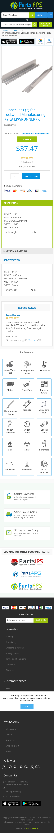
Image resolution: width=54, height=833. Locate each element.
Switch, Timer (27, 431)
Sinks (27, 449)
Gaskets (27, 409)
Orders (9, 734)
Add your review (27, 166)
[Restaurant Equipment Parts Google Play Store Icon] (27, 42)
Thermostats (44, 370)
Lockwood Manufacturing (35, 133)
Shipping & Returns (15, 250)
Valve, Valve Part (10, 371)
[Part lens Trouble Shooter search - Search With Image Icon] (49, 42)
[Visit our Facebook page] (4, 767)
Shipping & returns (15, 647)
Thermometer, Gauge (10, 412)
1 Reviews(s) (27, 162)
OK (27, 706)
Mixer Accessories (9, 431)
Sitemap (9, 636)
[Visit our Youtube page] (21, 767)
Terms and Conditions (16, 659)
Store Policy (11, 642)
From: (8, 336)
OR (27, 20)
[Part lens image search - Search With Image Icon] (40, 42)
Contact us (11, 664)
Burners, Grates (44, 391)
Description (10, 203)
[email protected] (13, 791)
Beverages (44, 449)
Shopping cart (12, 745)
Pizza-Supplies (44, 471)
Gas (10, 449)
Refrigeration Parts (27, 372)
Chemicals (27, 469)
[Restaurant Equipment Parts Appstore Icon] (9, 42)
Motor (10, 390)
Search (9, 688)
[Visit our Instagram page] (37, 767)
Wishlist (9, 751)
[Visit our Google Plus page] (26, 767)
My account (11, 729)
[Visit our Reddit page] (32, 767)
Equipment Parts (45, 24)
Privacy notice (12, 653)
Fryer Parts (27, 390)
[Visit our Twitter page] (10, 767)
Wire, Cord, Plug (44, 411)
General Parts (44, 431)
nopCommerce (32, 828)
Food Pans (10, 469)
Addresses (11, 740)
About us (10, 670)
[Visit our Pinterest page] (15, 767)
